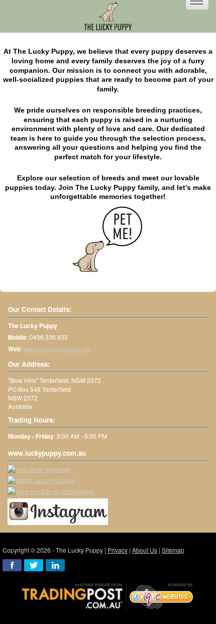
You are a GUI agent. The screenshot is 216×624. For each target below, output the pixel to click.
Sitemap (173, 550)
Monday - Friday (31, 436)
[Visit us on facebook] (39, 469)
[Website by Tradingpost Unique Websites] (108, 595)
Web (14, 349)
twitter (33, 565)
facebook (12, 565)
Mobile (17, 337)
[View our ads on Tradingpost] (50, 491)
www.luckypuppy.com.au (57, 348)
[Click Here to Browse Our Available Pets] (108, 238)
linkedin (55, 565)
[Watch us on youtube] (41, 480)
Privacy (117, 550)
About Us (144, 550)
